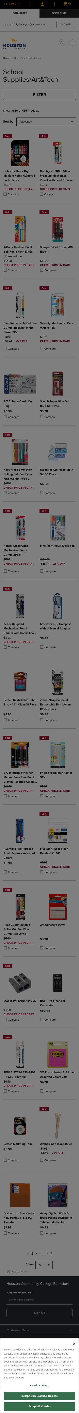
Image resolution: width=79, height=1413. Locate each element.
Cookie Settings (39, 1385)
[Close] (74, 1343)
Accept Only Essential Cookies (39, 1396)
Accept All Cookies (39, 1406)
